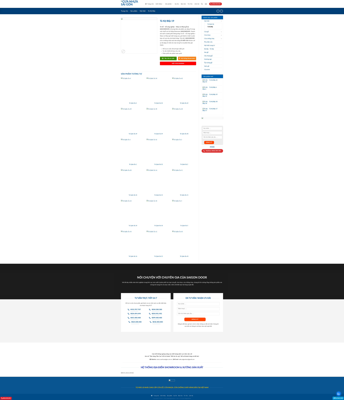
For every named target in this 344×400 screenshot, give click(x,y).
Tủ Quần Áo (210, 24)
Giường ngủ (208, 59)
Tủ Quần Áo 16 (133, 256)
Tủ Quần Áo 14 (158, 195)
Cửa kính (207, 69)
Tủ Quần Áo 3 (184, 225)
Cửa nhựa (207, 35)
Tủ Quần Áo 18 (158, 225)
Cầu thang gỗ (208, 56)
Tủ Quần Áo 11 (184, 195)
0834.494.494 (7, 398)
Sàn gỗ (206, 52)
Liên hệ (196, 4)
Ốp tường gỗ (208, 62)
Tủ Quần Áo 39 (158, 133)
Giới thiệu (159, 4)
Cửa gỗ (206, 31)
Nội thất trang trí (209, 45)
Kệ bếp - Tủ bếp (209, 49)
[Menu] (206, 4)
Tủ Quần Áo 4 (133, 103)
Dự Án (177, 4)
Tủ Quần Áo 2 (184, 164)
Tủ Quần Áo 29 (133, 133)
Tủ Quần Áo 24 (133, 225)
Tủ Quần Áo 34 (158, 103)
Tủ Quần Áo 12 (158, 256)
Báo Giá (183, 4)
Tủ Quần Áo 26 (133, 195)
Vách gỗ (206, 66)
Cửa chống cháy (209, 38)
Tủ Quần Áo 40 (184, 133)
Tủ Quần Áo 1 (133, 164)
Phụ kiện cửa (208, 42)
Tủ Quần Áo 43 (184, 256)
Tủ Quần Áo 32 (158, 164)
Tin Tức (190, 4)
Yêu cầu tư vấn (339, 398)
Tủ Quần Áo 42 (184, 103)
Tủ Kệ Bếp (151, 11)
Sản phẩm (168, 4)
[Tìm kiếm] (202, 4)
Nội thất (142, 11)
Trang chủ (150, 4)
